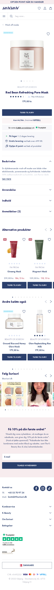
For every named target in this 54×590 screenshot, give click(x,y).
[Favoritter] (48, 34)
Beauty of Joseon (27, 87)
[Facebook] (36, 488)
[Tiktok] (49, 488)
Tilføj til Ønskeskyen (37, 97)
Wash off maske (12, 24)
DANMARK (28, 565)
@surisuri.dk (7, 378)
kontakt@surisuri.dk (17, 496)
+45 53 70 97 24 (16, 492)
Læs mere (6, 178)
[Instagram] (42, 488)
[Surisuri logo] (12, 8)
